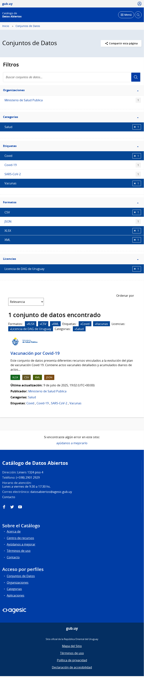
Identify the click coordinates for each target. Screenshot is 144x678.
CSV (71, 212)
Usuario (135, 77)
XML (71, 240)
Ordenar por (125, 296)
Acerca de (14, 531)
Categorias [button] (10, 117)
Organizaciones (17, 582)
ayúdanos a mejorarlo (71, 443)
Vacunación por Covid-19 (35, 353)
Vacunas (71, 183)
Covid (71, 156)
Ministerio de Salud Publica (71, 100)
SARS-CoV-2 (71, 174)
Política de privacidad (72, 660)
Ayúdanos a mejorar (21, 544)
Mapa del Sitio (72, 646)
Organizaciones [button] (14, 90)
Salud (71, 127)
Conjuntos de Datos (28, 26)
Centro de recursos (20, 538)
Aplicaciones (15, 595)
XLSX (71, 231)
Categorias (14, 589)
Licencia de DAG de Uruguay (71, 269)
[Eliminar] (27, 324)
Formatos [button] (9, 202)
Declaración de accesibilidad (72, 667)
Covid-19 (71, 165)
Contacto (13, 557)
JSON (71, 221)
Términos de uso (19, 551)
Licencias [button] (9, 259)
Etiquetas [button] (9, 146)
